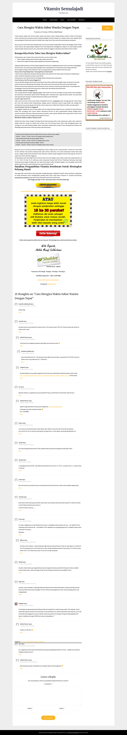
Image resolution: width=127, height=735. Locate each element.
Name (29, 708)
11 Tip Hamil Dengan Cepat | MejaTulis (32, 641)
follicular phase (37, 92)
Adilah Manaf (58, 32)
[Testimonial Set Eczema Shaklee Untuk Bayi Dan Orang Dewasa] (48, 255)
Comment (48, 684)
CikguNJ (22, 367)
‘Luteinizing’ (56, 101)
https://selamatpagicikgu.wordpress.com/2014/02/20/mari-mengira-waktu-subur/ (44, 375)
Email (61, 708)
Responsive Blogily (74, 732)
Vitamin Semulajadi (63, 8)
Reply (20, 312)
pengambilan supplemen (22, 177)
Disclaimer (71, 20)
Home (45, 20)
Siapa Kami (54, 20)
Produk (81, 20)
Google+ (109, 71)
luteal (19, 109)
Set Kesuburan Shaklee (55, 406)
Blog (62, 20)
